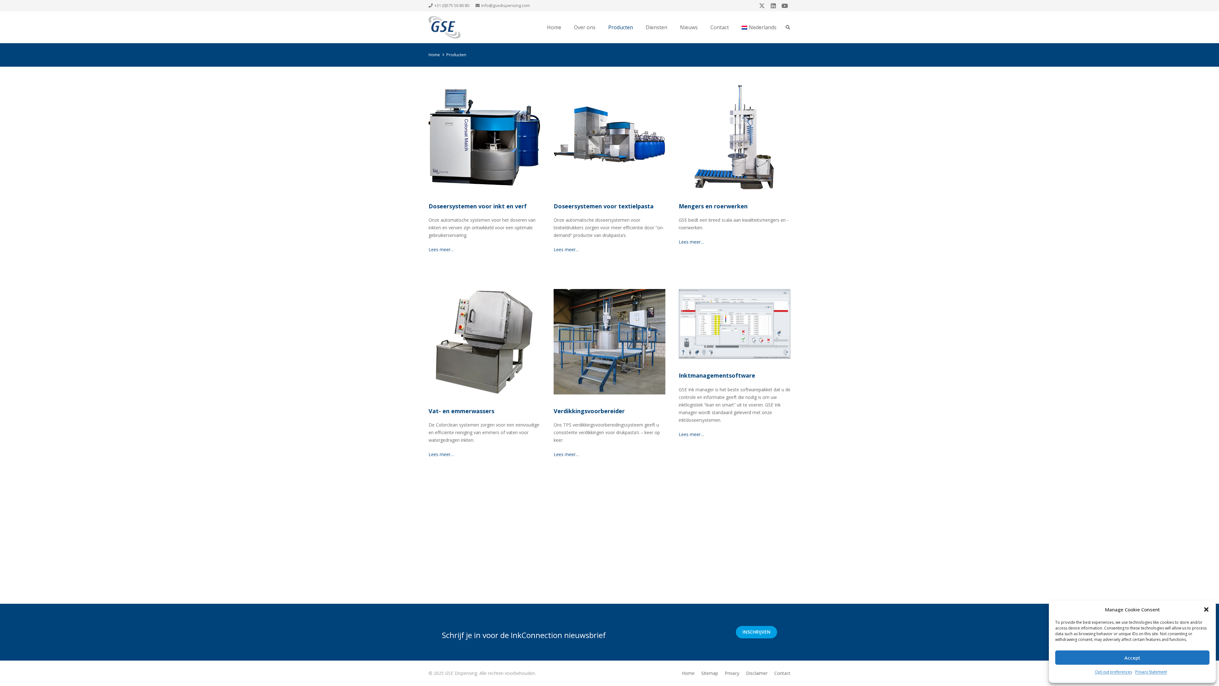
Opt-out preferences (1113, 672)
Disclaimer (757, 673)
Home (688, 673)
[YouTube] (784, 5)
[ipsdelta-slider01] (609, 137)
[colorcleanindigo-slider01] (484, 341)
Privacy (732, 673)
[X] (762, 5)
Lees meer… (441, 249)
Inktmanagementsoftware (717, 375)
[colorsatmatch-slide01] (484, 137)
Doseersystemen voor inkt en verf (478, 206)
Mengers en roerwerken (713, 206)
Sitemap (709, 673)
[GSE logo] (445, 27)
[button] (1206, 609)
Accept (1132, 658)
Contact (782, 673)
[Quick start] (734, 324)
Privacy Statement (1151, 672)
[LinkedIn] (773, 5)
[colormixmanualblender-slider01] (734, 137)
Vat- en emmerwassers (461, 411)
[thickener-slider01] (609, 341)
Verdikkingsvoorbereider (589, 411)
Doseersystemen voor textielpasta (604, 206)
